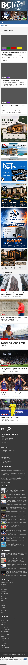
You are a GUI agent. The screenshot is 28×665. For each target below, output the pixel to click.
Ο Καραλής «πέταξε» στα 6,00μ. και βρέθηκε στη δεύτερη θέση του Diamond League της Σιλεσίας (13, 343)
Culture (4, 47)
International (3, 602)
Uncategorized (4, 610)
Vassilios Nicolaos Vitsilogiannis (17, 55)
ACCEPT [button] (9, 664)
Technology (3, 607)
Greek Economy (4, 593)
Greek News (3, 595)
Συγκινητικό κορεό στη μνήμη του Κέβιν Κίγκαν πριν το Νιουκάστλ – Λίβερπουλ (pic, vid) (16, 508)
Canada (3, 289)
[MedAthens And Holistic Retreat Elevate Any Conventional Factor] (14, 43)
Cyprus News (4, 589)
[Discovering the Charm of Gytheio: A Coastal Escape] (14, 96)
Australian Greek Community (7, 582)
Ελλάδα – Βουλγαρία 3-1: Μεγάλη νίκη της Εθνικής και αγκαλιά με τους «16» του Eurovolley (16, 532)
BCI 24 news (3, 584)
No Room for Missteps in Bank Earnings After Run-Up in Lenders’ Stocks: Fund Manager (16, 489)
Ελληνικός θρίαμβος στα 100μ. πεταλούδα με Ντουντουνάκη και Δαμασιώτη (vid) (16, 543)
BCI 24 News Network (16, 296)
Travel (3, 49)
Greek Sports (4, 339)
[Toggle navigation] (2, 22)
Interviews (13, 47)
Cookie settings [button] (3, 664)
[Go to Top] (25, 659)
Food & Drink (3, 591)
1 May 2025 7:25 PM (6, 82)
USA (2, 612)
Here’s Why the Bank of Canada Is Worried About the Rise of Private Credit (15, 495)
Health (8, 47)
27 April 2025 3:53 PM (6, 109)
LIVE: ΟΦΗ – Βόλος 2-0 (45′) (12, 525)
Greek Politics (4, 596)
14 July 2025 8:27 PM (6, 55)
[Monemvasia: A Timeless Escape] (14, 71)
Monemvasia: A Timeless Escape (11, 80)
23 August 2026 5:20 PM (6, 296)
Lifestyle (19, 47)
